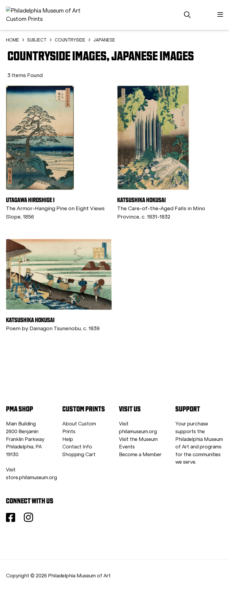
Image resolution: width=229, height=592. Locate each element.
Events (127, 447)
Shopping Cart (78, 454)
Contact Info (77, 447)
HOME (12, 40)
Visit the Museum (138, 439)
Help (67, 439)
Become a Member (140, 454)
